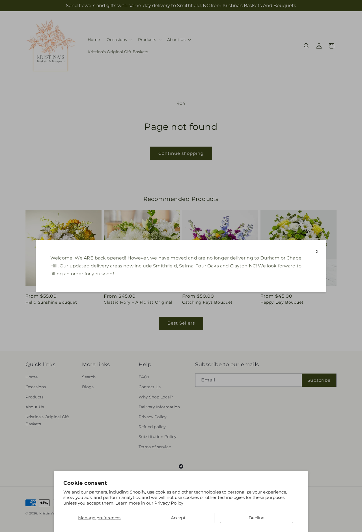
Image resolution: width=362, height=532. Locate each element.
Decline (256, 517)
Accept (178, 517)
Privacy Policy (168, 503)
